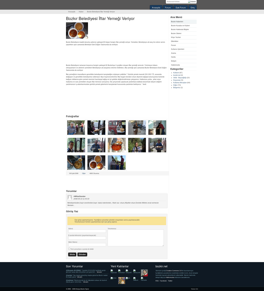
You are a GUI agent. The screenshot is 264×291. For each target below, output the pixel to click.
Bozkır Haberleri (177, 22)
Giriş (193, 7)
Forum (168, 7)
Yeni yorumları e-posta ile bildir (82, 249)
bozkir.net (176, 75)
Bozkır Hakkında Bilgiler (180, 29)
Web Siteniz (72, 242)
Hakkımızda (175, 65)
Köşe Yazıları (176, 37)
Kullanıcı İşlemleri (177, 49)
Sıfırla (72, 254)
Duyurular (177, 80)
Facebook (89, 183)
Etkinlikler (174, 41)
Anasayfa (156, 7)
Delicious (80, 183)
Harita (173, 57)
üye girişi (107, 222)
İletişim (173, 61)
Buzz (98, 183)
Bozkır (84, 5)
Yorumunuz (112, 229)
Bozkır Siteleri (176, 33)
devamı (99, 272)
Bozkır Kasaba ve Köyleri (180, 26)
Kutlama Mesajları (180, 83)
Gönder (82, 254)
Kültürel (176, 73)
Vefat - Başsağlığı (179, 78)
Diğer (175, 85)
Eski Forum (181, 7)
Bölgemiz (176, 88)
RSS (157, 281)
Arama (173, 53)
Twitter (71, 183)
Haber (81, 12)
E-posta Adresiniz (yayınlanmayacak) (82, 235)
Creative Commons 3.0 (174, 270)
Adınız (70, 229)
